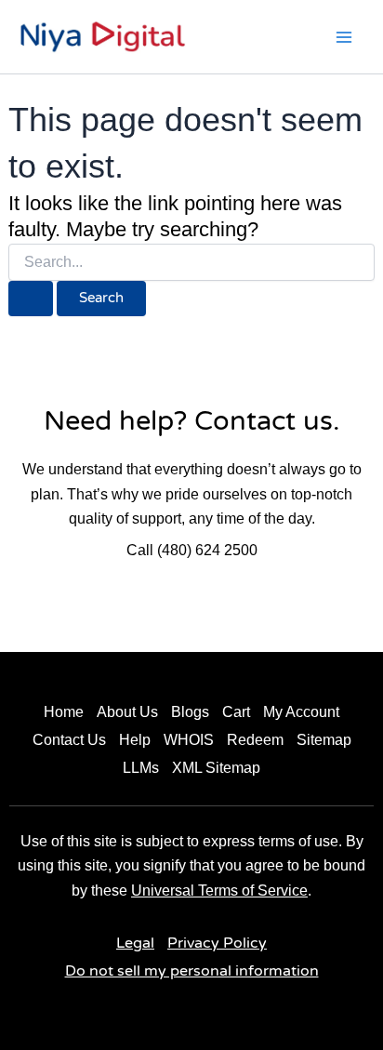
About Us (127, 712)
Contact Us (69, 740)
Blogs (190, 712)
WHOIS (189, 740)
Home (64, 712)
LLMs (141, 768)
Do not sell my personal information (192, 971)
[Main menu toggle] (344, 37)
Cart (236, 712)
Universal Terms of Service (219, 890)
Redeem (255, 740)
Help (135, 740)
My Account (301, 712)
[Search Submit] (30, 299)
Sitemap (324, 740)
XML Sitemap (216, 768)
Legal (135, 943)
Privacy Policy (217, 943)
